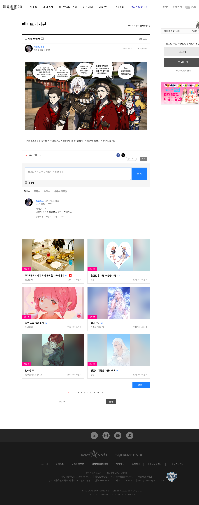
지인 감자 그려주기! (34, 323)
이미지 (31, 183)
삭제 (62, 217)
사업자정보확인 (145, 476)
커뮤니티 (135, 26)
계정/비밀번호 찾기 (183, 70)
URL (133, 159)
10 (98, 392)
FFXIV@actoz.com (155, 480)
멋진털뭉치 (39, 47)
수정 (55, 217)
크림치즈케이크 (97, 327)
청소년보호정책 (155, 464)
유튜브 (117, 435)
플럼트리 (40, 201)
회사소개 (44, 464)
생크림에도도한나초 (33, 374)
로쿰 (92, 279)
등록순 (37, 191)
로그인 (165, 7)
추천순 (47, 191)
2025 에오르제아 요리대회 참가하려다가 (44, 275)
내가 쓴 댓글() (60, 191)
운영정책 (136, 464)
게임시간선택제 (176, 464)
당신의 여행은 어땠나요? (103, 370)
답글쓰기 (39, 217)
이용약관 (60, 464)
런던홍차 (29, 279)
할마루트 (29, 370)
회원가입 (177, 7)
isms (171, 477)
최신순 (27, 191)
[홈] (129, 26)
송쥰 (92, 374)
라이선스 (120, 464)
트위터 (94, 435)
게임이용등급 (78, 464)
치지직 (129, 435)
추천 (48, 217)
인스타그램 (106, 435)
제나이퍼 (29, 327)
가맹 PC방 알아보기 (172, 31)
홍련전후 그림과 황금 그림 (103, 275)
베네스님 (95, 323)
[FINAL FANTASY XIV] (12, 7)
